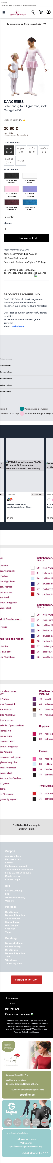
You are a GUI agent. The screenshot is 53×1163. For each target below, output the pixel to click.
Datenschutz (12, 1008)
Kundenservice (12, 876)
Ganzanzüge (11, 925)
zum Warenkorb (13, 856)
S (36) (21, 160)
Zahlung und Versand (16, 866)
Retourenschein (13, 859)
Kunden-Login (12, 879)
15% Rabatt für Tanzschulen (19, 869)
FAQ (7, 894)
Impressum (12, 998)
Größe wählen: (12, 142)
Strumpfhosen (12, 922)
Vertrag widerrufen (26, 979)
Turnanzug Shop (13, 963)
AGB (12, 1003)
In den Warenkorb (26, 238)
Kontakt (9, 863)
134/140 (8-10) (32, 150)
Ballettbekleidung (14, 943)
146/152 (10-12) (44, 150)
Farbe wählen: (11, 169)
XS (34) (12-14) (9, 161)
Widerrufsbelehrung (15, 897)
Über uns (9, 901)
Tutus (8, 932)
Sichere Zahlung (13, 891)
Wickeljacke (11, 960)
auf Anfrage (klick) (40, 413)
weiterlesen (18, 326)
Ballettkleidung (13, 946)
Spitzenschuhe (12, 918)
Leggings (10, 928)
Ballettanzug (11, 912)
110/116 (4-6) (9, 150)
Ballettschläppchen (15, 915)
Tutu (7, 956)
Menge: (8, 223)
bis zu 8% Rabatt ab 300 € (18, 873)
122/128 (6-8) (20, 150)
